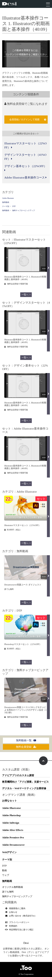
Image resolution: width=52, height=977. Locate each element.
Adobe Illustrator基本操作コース (24, 177)
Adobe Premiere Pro (13, 837)
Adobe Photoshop (11, 815)
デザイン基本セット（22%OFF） (25, 166)
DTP (14, 206)
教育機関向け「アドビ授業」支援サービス (25, 781)
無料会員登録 (24, 746)
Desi (26, 942)
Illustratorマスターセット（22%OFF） (25, 145)
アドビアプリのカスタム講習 (18, 775)
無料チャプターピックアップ (23, 210)
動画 (4, 870)
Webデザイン (9, 852)
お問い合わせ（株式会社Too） (23, 916)
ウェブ (5, 875)
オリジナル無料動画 (12, 887)
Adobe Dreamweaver (13, 844)
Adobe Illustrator (8, 198)
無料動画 (5, 202)
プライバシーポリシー (19, 922)
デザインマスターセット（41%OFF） (25, 156)
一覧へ (25, 294)
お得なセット (9, 800)
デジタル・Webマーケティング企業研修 (24, 788)
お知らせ (13, 912)
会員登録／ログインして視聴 (24, 119)
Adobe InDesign (10, 822)
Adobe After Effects (12, 830)
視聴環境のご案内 (17, 908)
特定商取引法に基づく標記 (21, 930)
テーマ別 (5, 206)
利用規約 (13, 926)
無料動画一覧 (24, 740)
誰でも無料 (8, 891)
